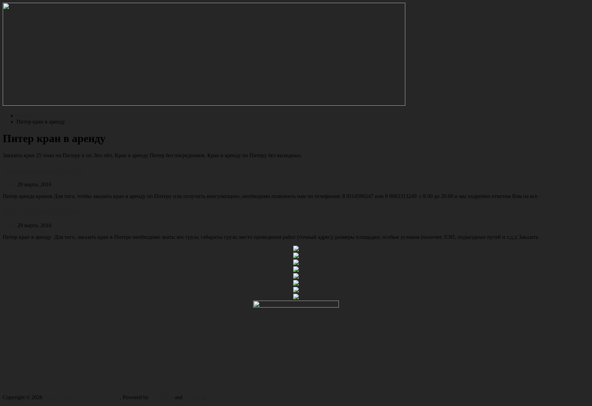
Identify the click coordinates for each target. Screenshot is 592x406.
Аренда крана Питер (41, 210)
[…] (543, 196)
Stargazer (194, 397)
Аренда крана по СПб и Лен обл (82, 397)
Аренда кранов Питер (43, 169)
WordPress (161, 397)
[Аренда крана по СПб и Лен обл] (204, 104)
